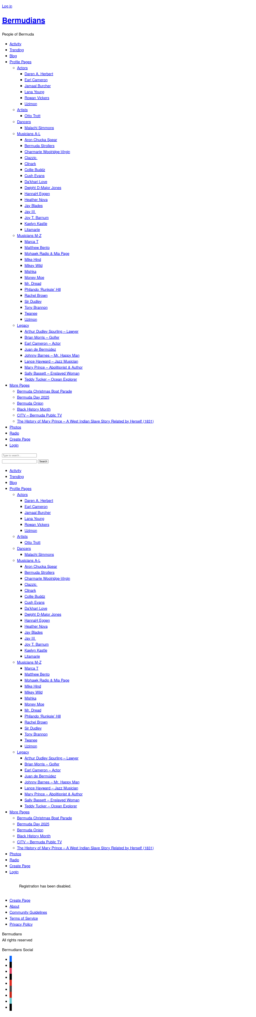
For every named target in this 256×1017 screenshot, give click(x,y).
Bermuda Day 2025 (33, 397)
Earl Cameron (36, 79)
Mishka (30, 271)
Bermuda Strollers (40, 145)
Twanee (31, 313)
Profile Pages (20, 61)
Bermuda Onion (30, 403)
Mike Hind (33, 259)
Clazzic (31, 157)
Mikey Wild (34, 265)
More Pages (20, 385)
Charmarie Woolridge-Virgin (47, 151)
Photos (15, 427)
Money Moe (34, 277)
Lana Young (34, 91)
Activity (15, 43)
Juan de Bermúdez (40, 349)
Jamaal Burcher (38, 85)
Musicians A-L (28, 133)
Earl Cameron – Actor (43, 343)
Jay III (30, 211)
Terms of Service (24, 918)
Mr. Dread (33, 283)
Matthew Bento (37, 247)
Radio (14, 433)
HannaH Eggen (37, 193)
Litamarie (32, 229)
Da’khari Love (36, 181)
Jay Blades (34, 205)
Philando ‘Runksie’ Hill (43, 289)
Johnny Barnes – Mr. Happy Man (52, 355)
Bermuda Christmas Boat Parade (44, 391)
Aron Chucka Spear (41, 139)
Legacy (23, 325)
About (14, 906)
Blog (13, 55)
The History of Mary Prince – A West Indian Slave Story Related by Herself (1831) (85, 421)
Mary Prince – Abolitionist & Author (54, 367)
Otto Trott (32, 115)
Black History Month (34, 409)
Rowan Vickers (37, 97)
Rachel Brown (36, 295)
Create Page (20, 439)
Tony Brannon (36, 307)
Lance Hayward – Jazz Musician (51, 361)
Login (14, 445)
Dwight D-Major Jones (43, 187)
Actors (22, 67)
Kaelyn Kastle (36, 223)
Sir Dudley (33, 301)
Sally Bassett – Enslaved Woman (52, 373)
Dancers (24, 121)
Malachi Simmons (39, 127)
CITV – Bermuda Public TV (39, 415)
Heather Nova (36, 199)
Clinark (30, 163)
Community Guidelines (28, 912)
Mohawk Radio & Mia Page (47, 253)
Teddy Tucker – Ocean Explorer (51, 379)
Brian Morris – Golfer (42, 337)
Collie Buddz (35, 169)
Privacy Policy (21, 924)
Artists (22, 109)
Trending (17, 49)
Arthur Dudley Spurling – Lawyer (52, 331)
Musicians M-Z (29, 235)
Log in (7, 6)
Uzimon (31, 103)
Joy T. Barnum (37, 217)
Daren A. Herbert (39, 73)
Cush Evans (35, 175)
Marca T (31, 241)
